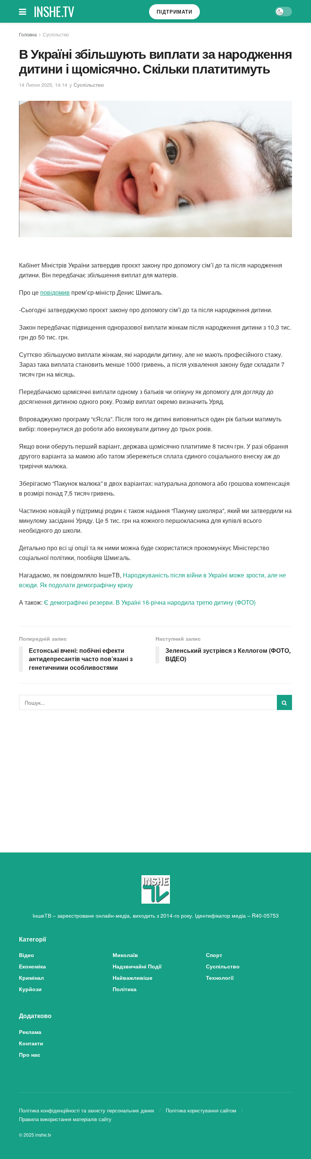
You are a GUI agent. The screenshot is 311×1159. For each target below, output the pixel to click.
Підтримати (174, 11)
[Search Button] (284, 702)
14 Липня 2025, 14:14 (43, 84)
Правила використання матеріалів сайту (65, 1119)
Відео (26, 955)
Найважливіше (132, 977)
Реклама (30, 1031)
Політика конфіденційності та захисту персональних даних (86, 1110)
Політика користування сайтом (201, 1110)
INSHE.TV (54, 11)
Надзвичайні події (137, 966)
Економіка (32, 966)
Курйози (30, 989)
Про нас (29, 1054)
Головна (28, 34)
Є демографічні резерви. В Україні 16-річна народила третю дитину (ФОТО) (150, 602)
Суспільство (56, 34)
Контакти (31, 1043)
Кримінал (31, 977)
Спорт (214, 955)
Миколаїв (125, 955)
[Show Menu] (22, 11)
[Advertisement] (155, 772)
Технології (220, 977)
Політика (125, 989)
